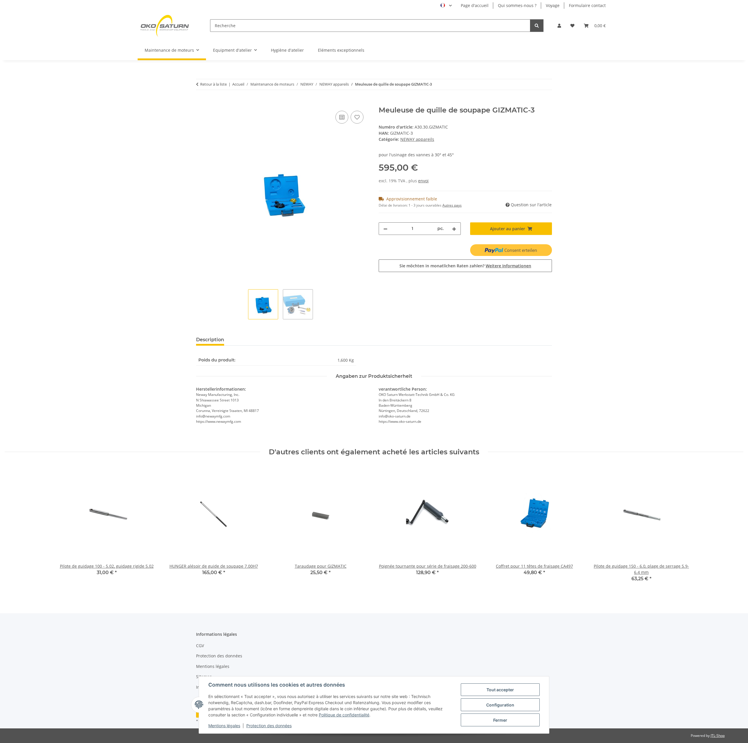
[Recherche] (536, 25)
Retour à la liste (213, 84)
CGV (200, 645)
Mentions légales (224, 725)
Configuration (500, 704)
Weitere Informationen (508, 266)
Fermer (500, 720)
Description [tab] (210, 339)
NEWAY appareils (417, 139)
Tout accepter (500, 689)
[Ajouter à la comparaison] (341, 117)
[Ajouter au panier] (200, 103)
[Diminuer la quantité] (385, 229)
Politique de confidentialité (344, 714)
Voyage (553, 5)
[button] (559, 25)
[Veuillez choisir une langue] (446, 5)
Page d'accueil (475, 5)
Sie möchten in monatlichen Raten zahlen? (465, 266)
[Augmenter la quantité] (454, 229)
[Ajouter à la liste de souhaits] (357, 117)
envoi (423, 180)
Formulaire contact (587, 5)
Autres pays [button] (452, 205)
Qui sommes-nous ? (517, 5)
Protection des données (269, 725)
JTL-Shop (718, 735)
